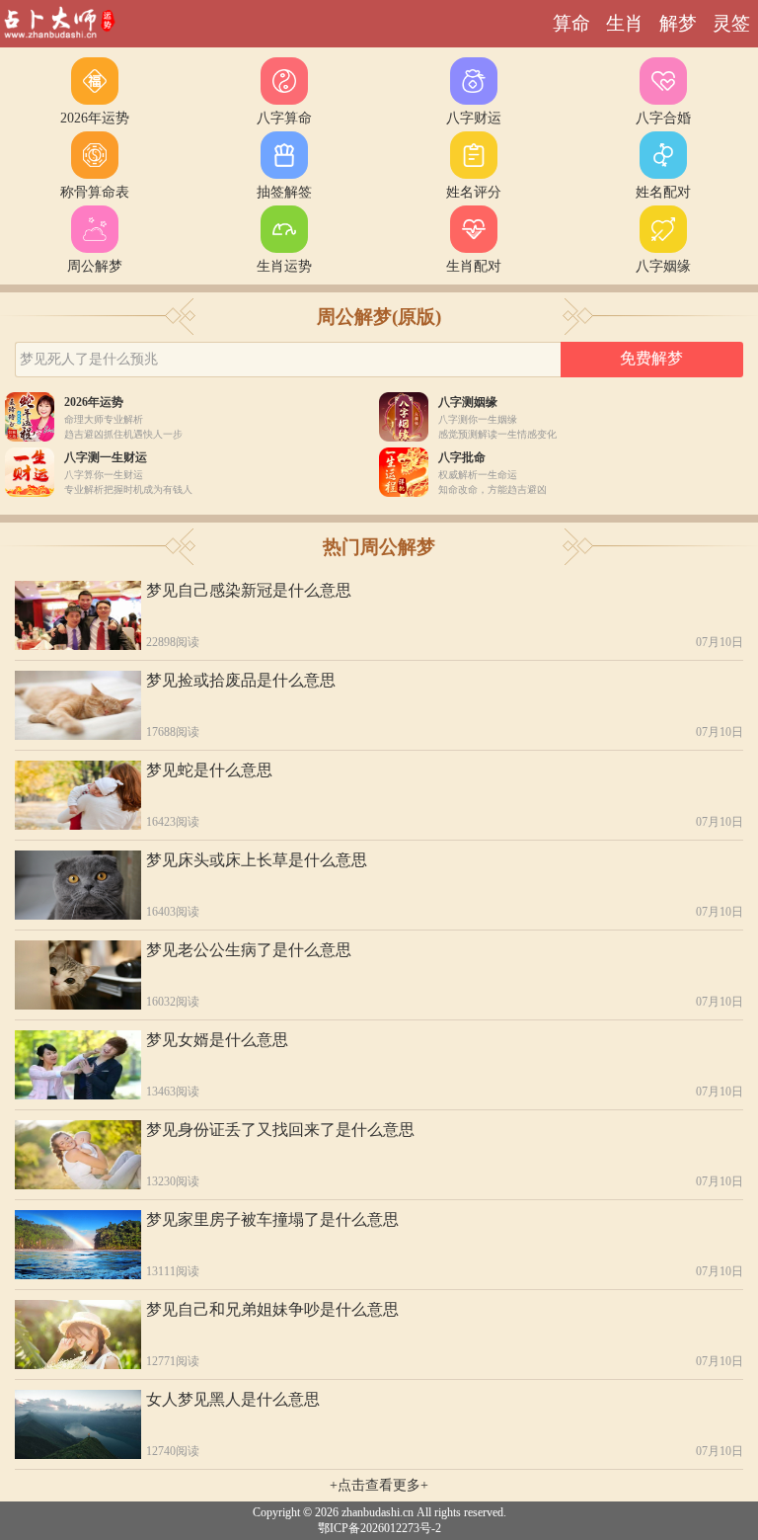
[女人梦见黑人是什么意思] (78, 1424)
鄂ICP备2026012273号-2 (379, 1528)
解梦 (678, 23)
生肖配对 (473, 266)
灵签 (731, 23)
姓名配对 (663, 192)
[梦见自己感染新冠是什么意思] (78, 615)
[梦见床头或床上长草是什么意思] (78, 885)
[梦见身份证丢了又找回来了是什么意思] (78, 1154)
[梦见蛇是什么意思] (78, 795)
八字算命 (284, 118)
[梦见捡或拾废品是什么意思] (78, 705)
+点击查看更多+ (379, 1485)
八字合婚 (663, 118)
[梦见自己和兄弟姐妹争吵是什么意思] (78, 1334)
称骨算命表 (94, 192)
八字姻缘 (663, 266)
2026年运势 (94, 118)
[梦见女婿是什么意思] (78, 1064)
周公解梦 (94, 266)
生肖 (625, 23)
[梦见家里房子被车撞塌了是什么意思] (78, 1244)
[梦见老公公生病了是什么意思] (78, 975)
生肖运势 (284, 266)
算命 (571, 23)
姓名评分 (473, 192)
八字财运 (473, 118)
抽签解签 (284, 192)
